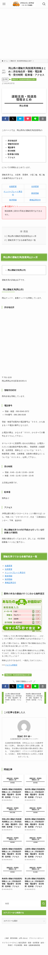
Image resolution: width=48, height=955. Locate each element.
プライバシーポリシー (36, 938)
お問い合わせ (23, 938)
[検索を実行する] (43, 903)
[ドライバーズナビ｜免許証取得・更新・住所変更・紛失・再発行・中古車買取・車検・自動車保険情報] (24, 4)
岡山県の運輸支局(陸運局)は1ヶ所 (22, 236)
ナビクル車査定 (11, 665)
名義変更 (13, 186)
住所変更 (35, 186)
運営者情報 (13, 938)
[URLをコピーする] (42, 119)
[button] (5, 119)
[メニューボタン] (4, 4)
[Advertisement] (24, 33)
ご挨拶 (6, 938)
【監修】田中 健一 (24, 736)
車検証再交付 (35, 200)
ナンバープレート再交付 (15, 572)
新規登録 (35, 193)
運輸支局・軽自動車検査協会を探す (24, 79)
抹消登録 (13, 200)
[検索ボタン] (44, 4)
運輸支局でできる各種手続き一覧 (22, 240)
